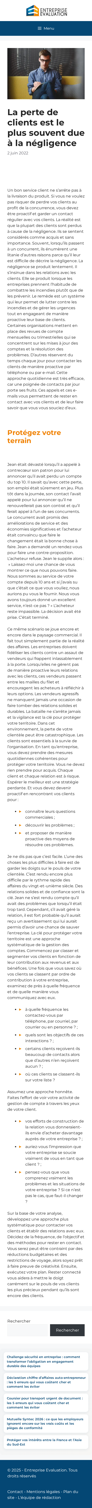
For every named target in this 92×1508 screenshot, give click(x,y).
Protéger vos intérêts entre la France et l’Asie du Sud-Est (44, 1442)
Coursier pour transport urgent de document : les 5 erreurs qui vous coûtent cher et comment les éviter (45, 1402)
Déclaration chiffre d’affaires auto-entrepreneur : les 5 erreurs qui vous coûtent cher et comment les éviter (46, 1382)
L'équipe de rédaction (39, 1497)
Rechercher (18, 1321)
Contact (15, 1491)
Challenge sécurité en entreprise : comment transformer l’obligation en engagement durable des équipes (43, 1361)
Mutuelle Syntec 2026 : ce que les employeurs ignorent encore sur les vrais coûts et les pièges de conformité (45, 1423)
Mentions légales (43, 1491)
